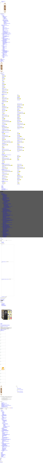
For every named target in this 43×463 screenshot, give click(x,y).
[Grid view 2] (1, 300)
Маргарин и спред (4, 448)
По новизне (3, 304)
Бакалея (2, 403)
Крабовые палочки (5, 53)
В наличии (3, 242)
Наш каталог (1, 192)
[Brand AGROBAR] (3, 336)
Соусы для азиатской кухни (5, 31)
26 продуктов (18, 175)
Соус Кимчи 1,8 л (3, 296)
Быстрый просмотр (2, 330)
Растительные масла (4, 420)
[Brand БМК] (3, 348)
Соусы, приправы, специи (5, 20)
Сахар (3, 19)
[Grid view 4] (2, 300)
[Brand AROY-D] (3, 342)
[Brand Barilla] (3, 351)
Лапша (3, 431)
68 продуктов (18, 114)
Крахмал (5, 17)
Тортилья (4, 57)
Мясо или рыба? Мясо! (19, 388)
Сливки (3, 44)
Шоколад (4, 37)
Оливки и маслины (5, 39)
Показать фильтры (2, 299)
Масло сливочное (4, 41)
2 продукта (3, 88)
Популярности (3, 303)
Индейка (4, 47)
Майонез (5, 21)
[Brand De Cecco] (3, 354)
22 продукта (3, 166)
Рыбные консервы (4, 444)
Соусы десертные (4, 440)
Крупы (3, 419)
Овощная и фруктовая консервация (5, 443)
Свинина (4, 48)
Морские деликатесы (5, 54)
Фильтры (1, 301)
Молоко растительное (5, 42)
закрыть (1, 458)
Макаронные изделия (5, 16)
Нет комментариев (21, 389)
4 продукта (18, 122)
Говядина (3, 413)
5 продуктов (3, 151)
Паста (3, 29)
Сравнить (1, 323)
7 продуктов (3, 128)
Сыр (3, 45)
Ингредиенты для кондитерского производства (6, 405)
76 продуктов (3, 160)
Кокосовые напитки (5, 27)
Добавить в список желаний (3, 329)
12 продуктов (3, 111)
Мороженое (4, 43)
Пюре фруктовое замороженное (6, 36)
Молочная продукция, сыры (4, 40)
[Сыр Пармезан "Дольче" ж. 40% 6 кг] (8, 278)
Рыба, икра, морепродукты (4, 52)
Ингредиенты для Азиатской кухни (5, 25)
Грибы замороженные (5, 50)
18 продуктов (3, 85)
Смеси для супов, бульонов (5, 30)
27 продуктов (3, 137)
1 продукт (3, 102)
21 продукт (3, 122)
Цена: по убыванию (4, 305)
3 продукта (3, 114)
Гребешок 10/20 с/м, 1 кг (4, 261)
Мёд (3, 35)
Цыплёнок (4, 49)
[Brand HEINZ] (3, 345)
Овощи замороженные (5, 51)
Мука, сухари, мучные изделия (6, 28)
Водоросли (3, 433)
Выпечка (4, 56)
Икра (2, 416)
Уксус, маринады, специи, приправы (6, 32)
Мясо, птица (3, 402)
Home (1, 297)
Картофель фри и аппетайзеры (5, 430)
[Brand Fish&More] (3, 333)
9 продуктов (18, 148)
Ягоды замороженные (4, 429)
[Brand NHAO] (3, 339)
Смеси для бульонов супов (5, 427)
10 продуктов (18, 125)
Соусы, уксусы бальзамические (7, 23)
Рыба (3, 55)
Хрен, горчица (5, 24)
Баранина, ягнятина (5, 46)
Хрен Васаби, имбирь (5, 33)
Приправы (5, 22)
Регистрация (1, 462)
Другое (3, 15)
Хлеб (2, 451)
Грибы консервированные (5, 38)
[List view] (0, 300)
